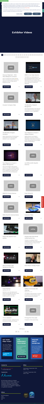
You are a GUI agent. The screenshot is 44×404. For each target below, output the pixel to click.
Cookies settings (19, 13)
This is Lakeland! (7, 317)
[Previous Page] (18, 331)
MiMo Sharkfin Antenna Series (11, 215)
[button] (7, 86)
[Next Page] (25, 331)
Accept (28, 13)
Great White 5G (29, 193)
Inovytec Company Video (9, 105)
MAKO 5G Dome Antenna (9, 193)
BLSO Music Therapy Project (32, 265)
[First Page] (16, 331)
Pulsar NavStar (6, 288)
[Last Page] (28, 331)
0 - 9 (5, 54)
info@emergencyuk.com (7, 368)
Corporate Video (29, 215)
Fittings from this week (31, 317)
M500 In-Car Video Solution (32, 75)
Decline (36, 13)
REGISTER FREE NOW (42, 202)
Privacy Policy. (27, 7)
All (2, 54)
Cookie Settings (4, 1)
